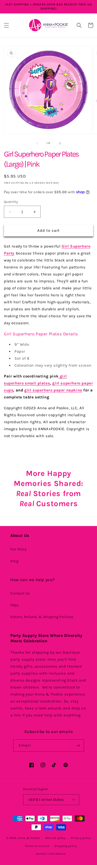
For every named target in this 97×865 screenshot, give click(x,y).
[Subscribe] (78, 745)
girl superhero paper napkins (53, 390)
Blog (14, 561)
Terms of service (37, 846)
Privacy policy (81, 838)
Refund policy (56, 838)
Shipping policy (65, 846)
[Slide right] (60, 143)
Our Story (18, 549)
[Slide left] (37, 143)
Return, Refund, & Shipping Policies (41, 617)
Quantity (11, 202)
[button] (6, 25)
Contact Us (20, 593)
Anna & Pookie (29, 838)
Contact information (51, 853)
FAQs (14, 605)
